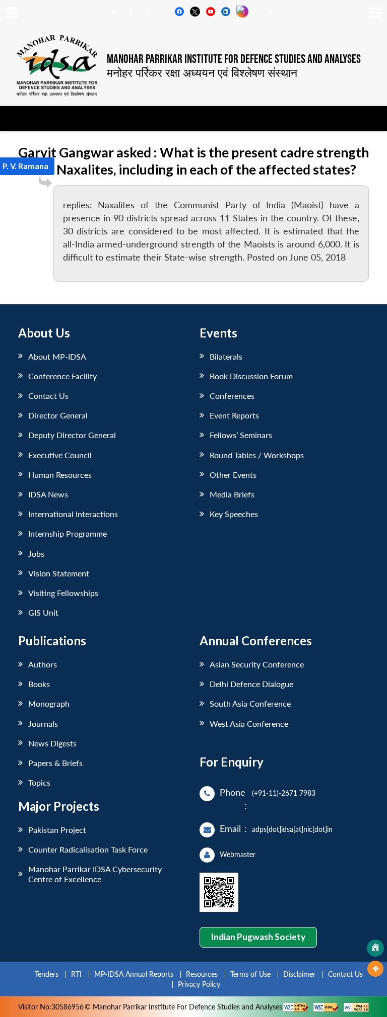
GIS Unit (43, 612)
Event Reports (234, 415)
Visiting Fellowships (63, 593)
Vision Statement (58, 573)
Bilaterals (226, 356)
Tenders (46, 974)
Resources (202, 974)
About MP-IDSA (57, 356)
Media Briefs (232, 494)
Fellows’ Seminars (241, 435)
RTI (76, 974)
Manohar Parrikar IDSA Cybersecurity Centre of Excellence (95, 873)
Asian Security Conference (257, 664)
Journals (43, 723)
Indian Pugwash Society (258, 936)
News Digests (52, 743)
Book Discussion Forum (251, 376)
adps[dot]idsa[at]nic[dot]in (292, 829)
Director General (58, 415)
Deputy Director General (72, 435)
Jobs (36, 553)
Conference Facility (62, 376)
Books (39, 684)
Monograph (49, 703)
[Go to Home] (375, 948)
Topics (39, 782)
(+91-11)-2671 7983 (283, 793)
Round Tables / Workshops (257, 455)
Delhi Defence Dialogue (251, 684)
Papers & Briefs (55, 763)
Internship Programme (67, 533)
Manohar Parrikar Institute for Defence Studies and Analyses (234, 59)
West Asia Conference (249, 723)
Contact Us (48, 395)
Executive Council (60, 455)
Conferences (232, 395)
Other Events (233, 474)
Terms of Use (250, 974)
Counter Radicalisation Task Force (88, 849)
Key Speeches (234, 514)
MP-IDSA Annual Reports (133, 974)
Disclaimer (299, 974)
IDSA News (48, 494)
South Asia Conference (250, 703)
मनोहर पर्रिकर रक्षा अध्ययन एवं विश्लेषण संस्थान (202, 72)
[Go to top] (375, 969)
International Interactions (73, 514)
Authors (42, 664)
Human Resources (60, 474)
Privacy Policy (199, 984)
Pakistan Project (57, 829)
